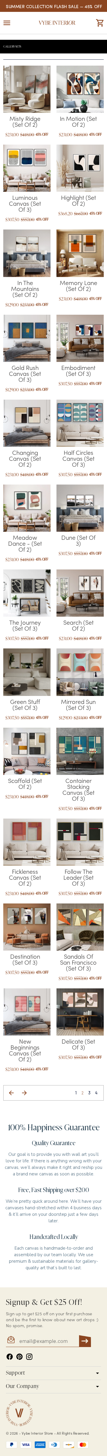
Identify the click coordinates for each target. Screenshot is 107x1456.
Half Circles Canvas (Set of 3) (78, 459)
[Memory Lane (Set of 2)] (80, 253)
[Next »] (24, 1092)
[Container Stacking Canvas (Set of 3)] (80, 751)
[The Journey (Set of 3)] (27, 593)
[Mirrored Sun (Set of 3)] (80, 672)
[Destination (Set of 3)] (27, 927)
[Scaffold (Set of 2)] (27, 751)
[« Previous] (11, 1092)
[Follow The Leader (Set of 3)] (80, 842)
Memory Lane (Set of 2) (78, 286)
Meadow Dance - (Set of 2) (25, 544)
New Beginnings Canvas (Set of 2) (25, 1051)
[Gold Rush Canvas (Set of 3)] (27, 338)
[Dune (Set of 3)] (80, 508)
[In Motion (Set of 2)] (80, 89)
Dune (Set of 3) (78, 541)
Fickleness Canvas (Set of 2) (25, 878)
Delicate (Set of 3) (78, 1045)
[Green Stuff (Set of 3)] (27, 672)
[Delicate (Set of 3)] (80, 1012)
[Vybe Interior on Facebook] (9, 1356)
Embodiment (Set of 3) (78, 371)
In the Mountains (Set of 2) (25, 289)
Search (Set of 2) (78, 626)
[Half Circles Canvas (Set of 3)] (80, 423)
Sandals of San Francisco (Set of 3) (78, 963)
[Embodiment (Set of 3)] (80, 338)
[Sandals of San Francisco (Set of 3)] (80, 927)
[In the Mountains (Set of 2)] (27, 253)
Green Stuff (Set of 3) (25, 705)
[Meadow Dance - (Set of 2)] (27, 508)
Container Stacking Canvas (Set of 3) (78, 790)
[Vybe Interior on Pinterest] (19, 1356)
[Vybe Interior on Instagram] (29, 1356)
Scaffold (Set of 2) (25, 784)
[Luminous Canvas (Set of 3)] (27, 168)
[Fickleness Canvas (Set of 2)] (27, 842)
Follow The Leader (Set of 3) (78, 878)
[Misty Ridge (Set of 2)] (27, 89)
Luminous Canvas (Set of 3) (25, 204)
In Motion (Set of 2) (78, 122)
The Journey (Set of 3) (25, 626)
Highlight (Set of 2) (78, 201)
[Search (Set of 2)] (80, 593)
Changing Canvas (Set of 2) (25, 459)
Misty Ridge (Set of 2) (25, 122)
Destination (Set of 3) (25, 960)
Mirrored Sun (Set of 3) (78, 705)
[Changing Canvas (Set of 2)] (27, 423)
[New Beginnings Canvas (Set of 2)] (27, 1012)
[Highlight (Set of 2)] (80, 168)
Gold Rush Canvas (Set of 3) (25, 374)
